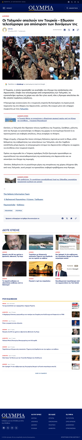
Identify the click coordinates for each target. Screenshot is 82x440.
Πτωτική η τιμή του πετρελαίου (39, 281)
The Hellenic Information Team (17, 194)
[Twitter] (71, 1)
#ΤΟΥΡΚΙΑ (19, 210)
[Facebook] (68, 1)
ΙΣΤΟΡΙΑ (51, 418)
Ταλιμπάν (24, 109)
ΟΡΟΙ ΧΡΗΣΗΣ (70, 421)
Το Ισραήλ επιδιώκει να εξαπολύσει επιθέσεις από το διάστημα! (12, 283)
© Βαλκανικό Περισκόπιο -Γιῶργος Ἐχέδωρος (23, 199)
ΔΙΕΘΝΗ (5, 16)
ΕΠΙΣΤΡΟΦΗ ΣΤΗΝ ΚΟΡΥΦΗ (70, 437)
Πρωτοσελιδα (9, 205)
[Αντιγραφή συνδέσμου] (78, 30)
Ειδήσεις (20, 205)
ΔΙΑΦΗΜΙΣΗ (70, 425)
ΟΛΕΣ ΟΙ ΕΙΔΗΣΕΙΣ (41, 373)
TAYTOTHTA (70, 418)
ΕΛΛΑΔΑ (34, 428)
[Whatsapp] (73, 30)
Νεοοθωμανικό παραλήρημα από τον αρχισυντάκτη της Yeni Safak (68, 282)
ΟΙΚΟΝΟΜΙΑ (53, 421)
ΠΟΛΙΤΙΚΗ (52, 425)
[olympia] (41, 8)
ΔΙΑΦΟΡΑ (52, 428)
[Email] (75, 1)
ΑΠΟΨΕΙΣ (34, 421)
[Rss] (78, 1)
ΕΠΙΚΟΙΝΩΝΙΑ (71, 428)
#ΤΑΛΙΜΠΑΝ (8, 210)
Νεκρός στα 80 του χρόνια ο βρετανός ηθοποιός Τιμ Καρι (12, 255)
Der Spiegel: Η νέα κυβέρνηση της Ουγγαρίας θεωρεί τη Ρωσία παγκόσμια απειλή (67, 256)
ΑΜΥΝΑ (34, 418)
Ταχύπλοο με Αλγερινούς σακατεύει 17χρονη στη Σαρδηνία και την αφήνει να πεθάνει (40, 256)
